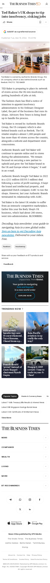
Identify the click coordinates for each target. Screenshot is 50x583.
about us (11, 555)
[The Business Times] (23, 4)
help (28, 555)
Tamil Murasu (39, 543)
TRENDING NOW (11, 308)
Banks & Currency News (32, 396)
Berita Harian (25, 543)
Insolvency (20, 246)
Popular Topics (10, 396)
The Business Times (33, 538)
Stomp (25, 547)
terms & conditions (10, 559)
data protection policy (39, 559)
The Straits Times (15, 538)
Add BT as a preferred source (21, 31)
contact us (21, 555)
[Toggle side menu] (3, 4)
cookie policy (24, 559)
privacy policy (37, 555)
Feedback (8, 264)
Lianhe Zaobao (11, 543)
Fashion (6, 246)
